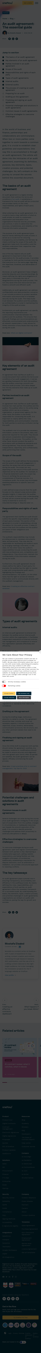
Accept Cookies (8, 693)
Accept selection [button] (9, 697)
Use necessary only (23, 693)
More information (24, 697)
